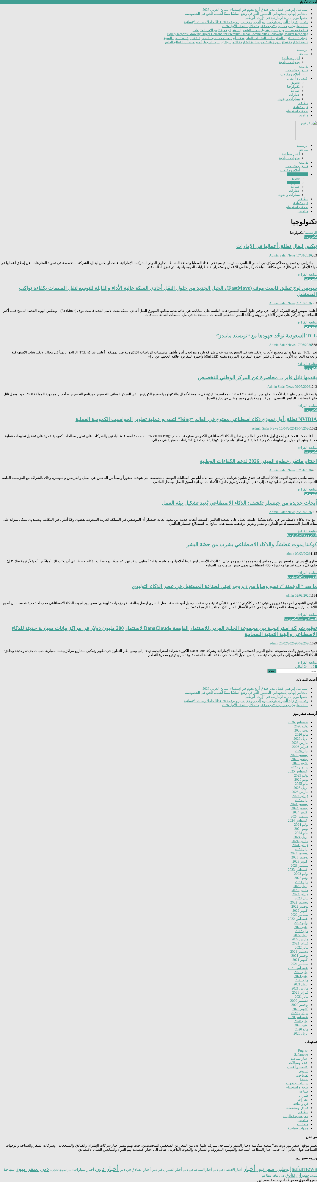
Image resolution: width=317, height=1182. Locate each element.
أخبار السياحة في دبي (197, 1169)
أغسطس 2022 (298, 919)
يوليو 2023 (301, 874)
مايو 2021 (301, 980)
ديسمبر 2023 (299, 853)
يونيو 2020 (301, 1025)
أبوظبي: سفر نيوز (273, 1169)
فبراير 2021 (300, 992)
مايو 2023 (301, 882)
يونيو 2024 (301, 828)
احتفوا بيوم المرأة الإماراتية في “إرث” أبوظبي (276, 18)
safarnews (304, 1168)
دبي (44, 1169)
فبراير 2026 (300, 747)
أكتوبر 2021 (300, 960)
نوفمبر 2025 (299, 759)
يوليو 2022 (301, 923)
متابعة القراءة (307, 274)
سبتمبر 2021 (299, 964)
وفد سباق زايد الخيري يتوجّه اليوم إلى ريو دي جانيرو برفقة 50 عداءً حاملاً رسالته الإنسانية (246, 22)
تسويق (295, 82)
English (303, 1050)
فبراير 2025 (300, 796)
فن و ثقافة (300, 107)
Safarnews (301, 1054)
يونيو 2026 (301, 730)
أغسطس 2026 (298, 722)
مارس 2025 (300, 792)
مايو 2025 (301, 783)
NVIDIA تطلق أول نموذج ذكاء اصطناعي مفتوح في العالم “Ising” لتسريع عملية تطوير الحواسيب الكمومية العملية (196, 419)
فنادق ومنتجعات (297, 70)
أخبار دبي (107, 1168)
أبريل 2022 (300, 935)
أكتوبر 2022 (300, 910)
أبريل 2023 (300, 886)
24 (306, 666)
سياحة (303, 54)
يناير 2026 (301, 751)
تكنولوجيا (293, 86)
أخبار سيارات (83, 1169)
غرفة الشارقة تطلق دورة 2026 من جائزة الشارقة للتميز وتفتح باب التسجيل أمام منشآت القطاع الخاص (236, 42)
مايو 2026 (301, 734)
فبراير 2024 (300, 845)
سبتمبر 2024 (299, 816)
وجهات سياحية (289, 62)
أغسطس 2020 (298, 1017)
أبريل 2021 (300, 984)
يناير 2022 (301, 947)
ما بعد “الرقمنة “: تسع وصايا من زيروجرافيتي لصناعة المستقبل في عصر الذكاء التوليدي (224, 586)
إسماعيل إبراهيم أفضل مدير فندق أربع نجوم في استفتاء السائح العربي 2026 (255, 9)
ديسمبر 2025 (299, 755)
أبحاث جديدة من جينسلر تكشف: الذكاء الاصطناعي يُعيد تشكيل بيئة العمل (239, 503)
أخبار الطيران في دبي (167, 1169)
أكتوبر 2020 (300, 1009)
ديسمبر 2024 (299, 804)
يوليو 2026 (301, 726)
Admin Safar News (282, 255)
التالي (299, 666)
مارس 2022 (300, 939)
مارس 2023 (300, 890)
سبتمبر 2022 (299, 914)
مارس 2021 (300, 988)
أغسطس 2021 (298, 968)
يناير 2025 (301, 800)
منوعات (302, 1124)
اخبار (69, 1170)
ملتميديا (303, 115)
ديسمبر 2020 (299, 1000)
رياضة (304, 1079)
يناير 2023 (301, 898)
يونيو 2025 (301, 779)
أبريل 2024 (300, 837)
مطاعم (303, 103)
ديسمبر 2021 (299, 951)
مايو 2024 (301, 833)
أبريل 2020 (300, 1033)
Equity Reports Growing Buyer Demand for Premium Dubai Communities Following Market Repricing (237, 34)
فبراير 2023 (300, 894)
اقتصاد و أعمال (297, 78)
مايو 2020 (301, 1029)
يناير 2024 (301, 849)
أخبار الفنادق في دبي (135, 1170)
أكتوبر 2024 (300, 812)
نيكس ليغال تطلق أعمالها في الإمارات (276, 246)
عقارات (294, 95)
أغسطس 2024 (298, 820)
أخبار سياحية (291, 58)
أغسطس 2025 (298, 771)
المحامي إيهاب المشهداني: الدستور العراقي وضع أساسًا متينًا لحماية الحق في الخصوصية (246, 14)
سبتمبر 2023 (299, 865)
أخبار (249, 1168)
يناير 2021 (301, 996)
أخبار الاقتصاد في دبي (227, 1169)
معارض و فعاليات (295, 1116)
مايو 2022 (301, 931)
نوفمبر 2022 (299, 906)
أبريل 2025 (300, 788)
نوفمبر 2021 (299, 955)
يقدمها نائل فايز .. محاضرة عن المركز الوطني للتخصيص (257, 377)
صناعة (295, 90)
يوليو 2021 (301, 972)
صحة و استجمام (297, 111)
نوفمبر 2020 (299, 1005)
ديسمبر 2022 (299, 902)
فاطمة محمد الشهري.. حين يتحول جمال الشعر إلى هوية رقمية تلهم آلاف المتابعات (250, 30)
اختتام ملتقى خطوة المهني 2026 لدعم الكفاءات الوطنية (258, 461)
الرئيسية (302, 50)
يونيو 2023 (301, 878)
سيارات (313, 1176)
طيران (303, 66)
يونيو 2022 (301, 927)
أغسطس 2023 (298, 869)
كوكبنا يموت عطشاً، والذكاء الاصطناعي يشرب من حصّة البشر (252, 544)
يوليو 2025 (301, 775)
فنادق (290, 1175)
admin (290, 553)
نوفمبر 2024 (299, 808)
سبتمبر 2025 (299, 767)
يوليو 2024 (301, 824)
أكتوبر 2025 (300, 763)
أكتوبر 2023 (300, 861)
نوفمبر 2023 (299, 857)
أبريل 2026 (300, 738)
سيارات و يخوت (289, 99)
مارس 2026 (300, 742)
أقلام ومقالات (290, 74)
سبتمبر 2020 (299, 1013)
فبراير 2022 (300, 943)
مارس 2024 (300, 841)
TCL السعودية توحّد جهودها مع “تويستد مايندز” (266, 335)
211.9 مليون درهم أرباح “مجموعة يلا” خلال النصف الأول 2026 (265, 26)
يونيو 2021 (301, 976)
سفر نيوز (27, 1168)
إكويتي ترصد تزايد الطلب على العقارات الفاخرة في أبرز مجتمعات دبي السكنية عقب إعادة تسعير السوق (235, 38)
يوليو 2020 (301, 1021)
